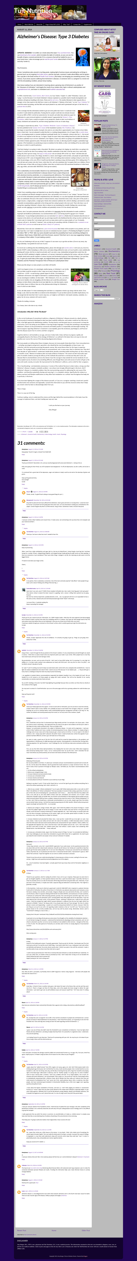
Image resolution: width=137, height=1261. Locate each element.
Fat (109, 258)
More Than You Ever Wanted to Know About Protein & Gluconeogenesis (110, 138)
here (57, 216)
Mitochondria (97, 266)
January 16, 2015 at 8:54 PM (40, 718)
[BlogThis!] (42, 432)
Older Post (86, 1231)
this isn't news (54, 100)
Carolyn (24, 615)
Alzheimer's (24, 434)
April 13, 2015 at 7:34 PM (32, 1050)
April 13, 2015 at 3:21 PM (40, 1015)
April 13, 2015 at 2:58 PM (32, 1002)
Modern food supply (101, 268)
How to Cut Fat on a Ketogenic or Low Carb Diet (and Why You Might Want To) (110, 152)
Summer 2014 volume (39, 128)
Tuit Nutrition (33, 10)
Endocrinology (48, 434)
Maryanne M (29, 500)
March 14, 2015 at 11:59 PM (35, 969)
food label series (42, 74)
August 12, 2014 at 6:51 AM (35, 460)
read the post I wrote (51, 59)
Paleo (96, 271)
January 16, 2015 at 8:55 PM (40, 758)
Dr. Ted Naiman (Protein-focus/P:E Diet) (104, 188)
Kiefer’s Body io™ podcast (51, 224)
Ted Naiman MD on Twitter (101, 190)
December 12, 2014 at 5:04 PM (35, 650)
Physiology (63, 434)
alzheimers (64, 1195)
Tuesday (115, 277)
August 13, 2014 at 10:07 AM (41, 578)
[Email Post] (36, 431)
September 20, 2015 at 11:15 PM (42, 1130)
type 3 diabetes (82, 102)
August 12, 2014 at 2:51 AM (35, 449)
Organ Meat (115, 268)
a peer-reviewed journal (51, 228)
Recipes (96, 275)
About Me (39, 24)
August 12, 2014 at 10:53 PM (36, 545)
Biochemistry (40, 434)
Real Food (110, 273)
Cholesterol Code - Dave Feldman (102, 197)
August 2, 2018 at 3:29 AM (35, 1180)
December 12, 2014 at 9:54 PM (42, 635)
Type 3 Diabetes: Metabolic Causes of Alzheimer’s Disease (56, 125)
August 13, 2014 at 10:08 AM (41, 531)
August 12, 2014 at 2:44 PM (35, 517)
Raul (37, 1183)
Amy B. (28, 492)
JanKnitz (24, 650)
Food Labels (108, 260)
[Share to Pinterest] (47, 432)
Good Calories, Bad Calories (41, 96)
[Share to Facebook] (45, 432)
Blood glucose (103, 254)
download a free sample (28, 55)
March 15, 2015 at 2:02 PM (41, 983)
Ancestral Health (32, 434)
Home (19, 24)
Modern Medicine (110, 266)
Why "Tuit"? (66, 24)
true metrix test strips (36, 1168)
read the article (68, 248)
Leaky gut (115, 262)
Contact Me (77, 24)
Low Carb (98, 264)
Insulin (58, 434)
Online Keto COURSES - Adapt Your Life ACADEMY (107, 183)
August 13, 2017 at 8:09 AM (35, 1152)
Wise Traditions (66, 128)
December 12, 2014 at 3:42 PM (34, 615)
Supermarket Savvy (99, 277)
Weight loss (116, 279)
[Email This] (40, 432)
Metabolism (112, 264)
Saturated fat (105, 275)
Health (54, 434)
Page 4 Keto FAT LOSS (53, 24)
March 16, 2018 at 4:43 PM (34, 1165)
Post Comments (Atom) (30, 1234)
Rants (100, 273)
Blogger (85, 1256)
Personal (104, 271)
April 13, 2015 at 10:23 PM (41, 1064)
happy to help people (45, 153)
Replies (26, 488)
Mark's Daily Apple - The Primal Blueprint (104, 195)
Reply (23, 454)
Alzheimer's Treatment (83, 1157)
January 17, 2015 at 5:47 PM (40, 939)
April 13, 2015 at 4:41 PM (37, 1027)
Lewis (23, 1191)
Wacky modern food (101, 279)
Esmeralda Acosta (31, 588)
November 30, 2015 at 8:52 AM (42, 500)
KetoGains (96, 185)
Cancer (108, 256)
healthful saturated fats (57, 89)
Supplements (88, 24)
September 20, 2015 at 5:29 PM (36, 1104)
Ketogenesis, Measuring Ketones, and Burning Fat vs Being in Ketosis (110, 165)
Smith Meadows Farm (99, 206)
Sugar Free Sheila (98, 192)
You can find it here (64, 53)
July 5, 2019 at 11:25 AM (31, 1191)
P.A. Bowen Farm (98, 208)
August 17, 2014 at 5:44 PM (40, 492)
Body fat (114, 254)
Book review (98, 256)
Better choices (99, 251)
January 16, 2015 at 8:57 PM (40, 841)
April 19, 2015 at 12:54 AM (43, 588)
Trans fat (109, 277)
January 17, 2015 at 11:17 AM (42, 870)
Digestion (114, 256)
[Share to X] (44, 432)
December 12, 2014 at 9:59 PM (42, 704)
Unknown (24, 1165)
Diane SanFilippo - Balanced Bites (102, 204)
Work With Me (29, 24)
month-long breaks (23, 186)
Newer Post (21, 1231)
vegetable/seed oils (23, 89)
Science (114, 275)
